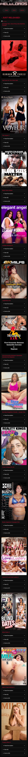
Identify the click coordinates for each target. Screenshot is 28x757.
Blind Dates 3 (6, 632)
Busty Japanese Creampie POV (11, 522)
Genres (22, 10)
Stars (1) (6, 32)
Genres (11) (7, 91)
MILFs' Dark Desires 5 (8, 687)
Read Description (8, 28)
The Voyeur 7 (6, 135)
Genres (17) (7, 588)
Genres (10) (7, 423)
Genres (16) (7, 477)
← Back (6, 10)
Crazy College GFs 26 (8, 467)
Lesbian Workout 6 (7, 245)
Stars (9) (6, 749)
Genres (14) (7, 36)
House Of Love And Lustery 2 (10, 577)
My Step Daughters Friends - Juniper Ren (13, 412)
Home (14, 10)
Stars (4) (6, 142)
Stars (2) (6, 364)
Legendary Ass (6, 300)
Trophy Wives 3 (6, 742)
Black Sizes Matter (7, 190)
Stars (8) (6, 197)
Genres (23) (7, 698)
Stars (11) (6, 474)
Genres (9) (6, 367)
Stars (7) (6, 584)
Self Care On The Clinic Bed (10, 80)
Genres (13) (7, 201)
